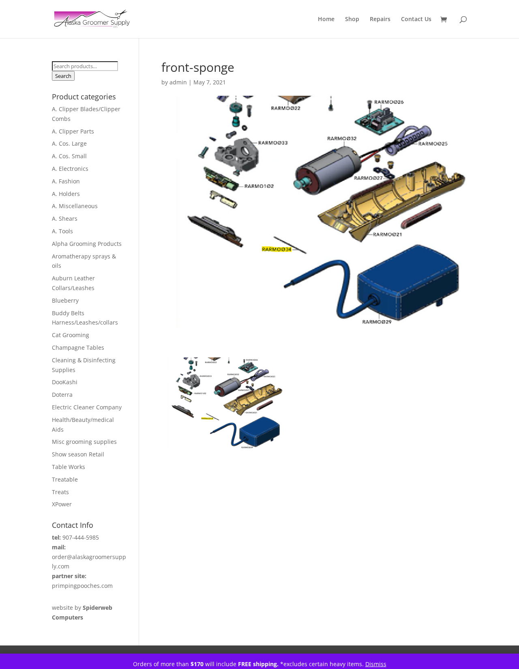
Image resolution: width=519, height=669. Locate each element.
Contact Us (416, 19)
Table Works (68, 467)
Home (326, 19)
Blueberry (65, 300)
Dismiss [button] (375, 664)
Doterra (62, 394)
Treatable (65, 479)
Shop (352, 19)
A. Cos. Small (69, 156)
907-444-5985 (80, 537)
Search (63, 76)
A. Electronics (70, 168)
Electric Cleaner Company (87, 407)
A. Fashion (66, 181)
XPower (62, 504)
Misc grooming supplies (84, 441)
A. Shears (64, 218)
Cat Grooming (70, 335)
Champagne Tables (78, 347)
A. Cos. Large (69, 143)
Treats (60, 492)
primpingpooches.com (82, 585)
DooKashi (64, 382)
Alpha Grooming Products (87, 243)
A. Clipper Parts (73, 131)
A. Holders (66, 194)
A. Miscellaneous (75, 206)
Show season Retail (78, 454)
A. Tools (62, 231)
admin (178, 82)
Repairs (380, 19)
